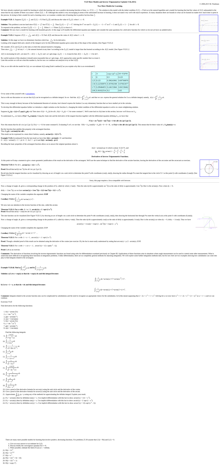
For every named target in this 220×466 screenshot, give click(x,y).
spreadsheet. (30, 94)
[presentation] (94, 10)
